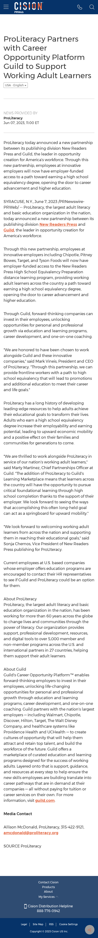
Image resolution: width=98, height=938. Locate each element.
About (48, 891)
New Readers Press (58, 224)
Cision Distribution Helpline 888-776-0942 (50, 908)
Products (48, 887)
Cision (55, 931)
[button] (80, 7)
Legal (24, 924)
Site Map (38, 924)
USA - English (14, 85)
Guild (9, 230)
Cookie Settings (68, 924)
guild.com (45, 800)
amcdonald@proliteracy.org (31, 833)
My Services (47, 897)
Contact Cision (48, 882)
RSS (51, 924)
